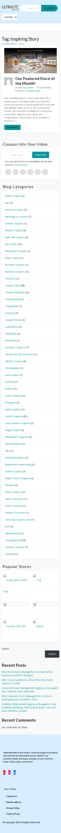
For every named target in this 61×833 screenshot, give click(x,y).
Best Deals (11, 244)
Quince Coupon (13, 471)
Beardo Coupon (14, 230)
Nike (7, 450)
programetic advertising (18, 464)
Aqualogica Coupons (16, 216)
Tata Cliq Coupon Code (17, 519)
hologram (10, 402)
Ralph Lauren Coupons (17, 478)
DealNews (10, 333)
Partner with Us (13, 802)
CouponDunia (12, 299)
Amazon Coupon (14, 209)
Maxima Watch (13, 443)
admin (30, 87)
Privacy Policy (12, 808)
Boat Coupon (12, 257)
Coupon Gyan (33, 90)
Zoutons (9, 554)
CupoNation (11, 326)
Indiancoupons (13, 409)
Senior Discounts (14, 498)
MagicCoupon (12, 430)
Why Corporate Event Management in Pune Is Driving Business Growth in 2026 (27, 697)
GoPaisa (9, 381)
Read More (12, 127)
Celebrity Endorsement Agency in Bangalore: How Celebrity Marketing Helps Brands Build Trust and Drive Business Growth (29, 707)
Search (49, 8)
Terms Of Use (13, 814)
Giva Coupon (12, 375)
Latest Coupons (14, 416)
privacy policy (21, 164)
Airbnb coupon (13, 196)
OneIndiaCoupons (15, 457)
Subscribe (40, 155)
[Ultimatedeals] (10, 6)
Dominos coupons (15, 347)
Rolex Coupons (13, 492)
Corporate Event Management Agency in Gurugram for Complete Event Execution (30, 689)
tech (7, 526)
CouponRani (11, 306)
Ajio (7, 202)
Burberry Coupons (15, 271)
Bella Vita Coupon (15, 237)
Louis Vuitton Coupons (17, 423)
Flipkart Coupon (13, 361)
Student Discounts (15, 512)
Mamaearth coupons (16, 437)
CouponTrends (13, 319)
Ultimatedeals (12, 533)
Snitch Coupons (13, 505)
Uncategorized (13, 540)
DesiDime (10, 340)
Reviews (9, 485)
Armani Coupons (14, 223)
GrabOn (9, 388)
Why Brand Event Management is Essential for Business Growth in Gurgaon (27, 673)
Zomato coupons (14, 547)
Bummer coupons (15, 264)
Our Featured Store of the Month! (35, 81)
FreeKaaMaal (12, 368)
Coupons (10, 313)
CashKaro (10, 278)
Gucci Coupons (13, 395)
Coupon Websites (14, 292)
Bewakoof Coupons (16, 251)
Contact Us (11, 796)
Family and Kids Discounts (19, 354)
